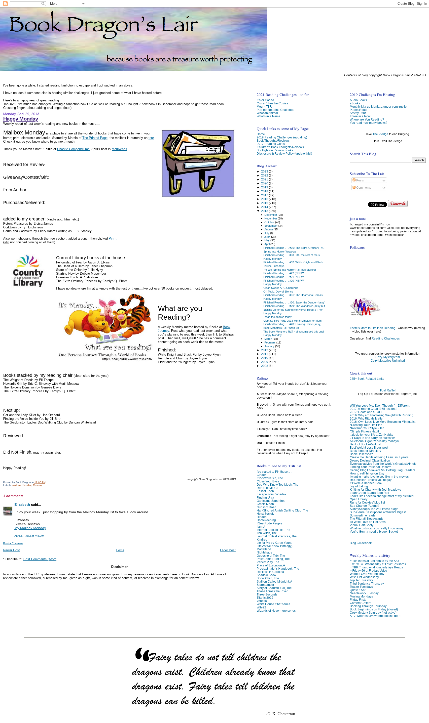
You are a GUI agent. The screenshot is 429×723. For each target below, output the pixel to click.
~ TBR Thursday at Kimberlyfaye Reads (376, 567)
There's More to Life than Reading (372, 328)
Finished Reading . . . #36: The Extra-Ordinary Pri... (294, 247)
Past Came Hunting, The (273, 558)
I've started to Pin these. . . (274, 471)
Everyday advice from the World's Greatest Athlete (383, 463)
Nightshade (264, 552)
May (267, 240)
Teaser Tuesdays (361, 586)
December (271, 214)
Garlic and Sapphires (271, 500)
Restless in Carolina (270, 571)
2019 (265, 187)
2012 (265, 350)
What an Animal (267, 113)
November (271, 218)
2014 (265, 207)
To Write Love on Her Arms (368, 521)
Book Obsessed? (361, 454)
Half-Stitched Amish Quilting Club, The (282, 510)
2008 (265, 365)
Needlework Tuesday (364, 593)
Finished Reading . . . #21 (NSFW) (284, 276)
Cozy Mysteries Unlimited (388, 360)
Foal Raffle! (387, 390)
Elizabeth (22, 505)
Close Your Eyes (268, 481)
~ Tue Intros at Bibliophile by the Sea (374, 560)
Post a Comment (13, 543)
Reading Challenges (386, 338)
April (267, 244)
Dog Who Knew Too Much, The (277, 484)
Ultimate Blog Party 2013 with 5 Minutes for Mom (292, 320)
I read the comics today (277, 316)
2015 (265, 203)
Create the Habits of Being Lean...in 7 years (379, 457)
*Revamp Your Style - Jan (367, 428)
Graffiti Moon (265, 504)
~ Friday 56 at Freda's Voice (368, 570)
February (270, 342)
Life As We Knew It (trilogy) (274, 546)
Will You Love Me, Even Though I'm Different (379, 405)
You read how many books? (368, 122)
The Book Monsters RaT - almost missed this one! (293, 331)
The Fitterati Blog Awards (366, 518)
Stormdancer (265, 584)
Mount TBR (264, 106)
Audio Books (358, 100)
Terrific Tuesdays (274, 265)
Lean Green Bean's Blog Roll (369, 492)
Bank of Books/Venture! (365, 444)
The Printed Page (94, 138)
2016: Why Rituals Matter (367, 418)
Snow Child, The (268, 578)
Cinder (261, 474)
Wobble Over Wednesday (367, 573)
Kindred (262, 539)
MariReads (119, 149)
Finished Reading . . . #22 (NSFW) (284, 273)
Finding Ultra (265, 497)
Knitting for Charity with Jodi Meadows (375, 489)
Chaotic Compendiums (73, 149)
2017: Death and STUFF (366, 412)
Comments (363, 187)
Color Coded (265, 100)
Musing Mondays (361, 596)
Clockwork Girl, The (270, 478)
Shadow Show (266, 575)
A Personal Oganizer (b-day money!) (374, 441)
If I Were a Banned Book (366, 483)
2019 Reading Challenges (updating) (282, 137)
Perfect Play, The (268, 562)
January (269, 346)
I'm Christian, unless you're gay (371, 479)
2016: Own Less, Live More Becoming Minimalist (382, 421)
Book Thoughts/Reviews (273, 140)
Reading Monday (32, 485)
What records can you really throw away (376, 528)
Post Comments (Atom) (40, 559)
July (267, 233)
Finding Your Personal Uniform (370, 466)
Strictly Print (358, 113)
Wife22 (261, 607)
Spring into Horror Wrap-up (279, 251)
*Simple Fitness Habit (364, 431)
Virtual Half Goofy (361, 525)
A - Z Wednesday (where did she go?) (375, 615)
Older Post (228, 550)
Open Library (358, 499)
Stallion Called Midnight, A (274, 581)
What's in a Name (268, 116)
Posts (360, 180)
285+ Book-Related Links (367, 379)
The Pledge (380, 134)
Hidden (262, 516)
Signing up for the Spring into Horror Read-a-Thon (293, 309)
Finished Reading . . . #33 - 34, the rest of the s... (292, 255)
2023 (265, 171)
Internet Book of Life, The (273, 529)
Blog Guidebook (361, 543)
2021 (265, 179)
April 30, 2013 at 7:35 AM (29, 535)
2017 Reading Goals (271, 143)
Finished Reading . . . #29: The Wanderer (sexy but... (295, 305)
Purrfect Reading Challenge (275, 109)
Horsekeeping (266, 520)
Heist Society (265, 513)
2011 (265, 353)
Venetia (262, 600)
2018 (265, 191)
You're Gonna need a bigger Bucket (374, 531)
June (267, 236)
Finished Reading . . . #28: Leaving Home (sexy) (292, 324)
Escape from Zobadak (271, 494)
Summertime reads (362, 515)
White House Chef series (273, 604)
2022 (265, 175)
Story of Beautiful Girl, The (274, 588)
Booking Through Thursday (368, 606)
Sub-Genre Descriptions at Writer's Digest (378, 512)
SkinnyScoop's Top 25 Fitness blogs (374, 508)
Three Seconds (267, 594)
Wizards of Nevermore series (276, 610)
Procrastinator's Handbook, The (278, 568)
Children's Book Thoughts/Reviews (280, 147)
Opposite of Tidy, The (271, 555)
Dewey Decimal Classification (370, 460)
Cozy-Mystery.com (387, 357)
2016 (265, 199)
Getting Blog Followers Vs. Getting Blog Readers (382, 470)
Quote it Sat (357, 590)
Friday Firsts (358, 599)
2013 (265, 211)
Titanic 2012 (265, 597)
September (271, 225)
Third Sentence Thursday (367, 583)
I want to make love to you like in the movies (379, 476)
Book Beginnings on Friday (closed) (374, 609)
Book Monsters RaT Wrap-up (281, 327)
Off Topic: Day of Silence (278, 291)
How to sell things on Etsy (367, 473)
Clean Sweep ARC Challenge (280, 287)
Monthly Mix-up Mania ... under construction (379, 106)
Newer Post (11, 550)
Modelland (264, 549)
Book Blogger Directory (365, 450)
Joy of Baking (359, 486)
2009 (265, 361)
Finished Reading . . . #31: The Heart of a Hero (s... (294, 295)
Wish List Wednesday (364, 577)
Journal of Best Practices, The (277, 536)
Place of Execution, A (271, 565)
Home (120, 550)
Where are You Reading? (367, 119)
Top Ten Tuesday (361, 580)
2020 (265, 183)
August (269, 229)
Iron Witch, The (267, 533)
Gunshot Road (266, 507)
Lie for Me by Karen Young (274, 542)
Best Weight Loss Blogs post (369, 447)
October (269, 222)
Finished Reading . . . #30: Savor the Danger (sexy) (294, 302)
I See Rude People (269, 523)
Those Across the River (272, 591)
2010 (265, 357)
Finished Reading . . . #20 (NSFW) (284, 280)
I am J (261, 526)
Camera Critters (360, 602)
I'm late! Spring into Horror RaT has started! (289, 269)
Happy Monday (20, 119)
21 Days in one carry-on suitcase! (372, 437)
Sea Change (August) (364, 505)
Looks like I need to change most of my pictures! (382, 496)
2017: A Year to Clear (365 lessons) (373, 408)
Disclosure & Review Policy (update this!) (284, 153)
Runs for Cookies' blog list (367, 502)
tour (151, 138)
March (268, 338)
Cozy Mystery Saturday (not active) (373, 612)
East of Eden (265, 491)
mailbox (16, 485)
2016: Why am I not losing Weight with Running (381, 415)
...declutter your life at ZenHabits (371, 434)
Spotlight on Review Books (275, 150)
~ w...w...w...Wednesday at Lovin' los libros (378, 564)
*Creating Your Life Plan (366, 424)
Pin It (112, 238)
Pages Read (358, 109)
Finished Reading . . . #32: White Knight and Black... (294, 262)
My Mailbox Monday (30, 528)
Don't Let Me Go (267, 487)
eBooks (355, 103)
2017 (265, 195)
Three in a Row (360, 116)
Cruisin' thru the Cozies (272, 103)
